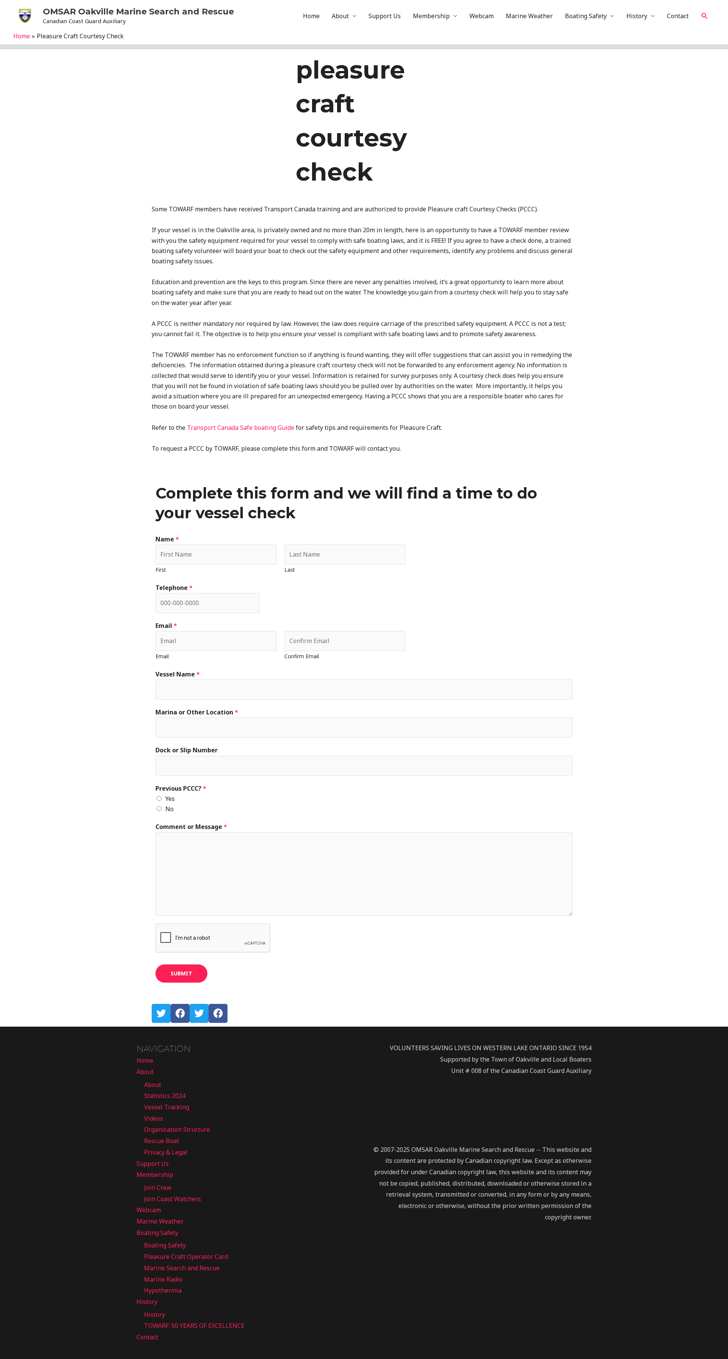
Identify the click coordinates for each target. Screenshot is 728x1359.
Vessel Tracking (166, 1107)
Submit (181, 973)
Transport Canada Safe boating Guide (240, 427)
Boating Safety (586, 16)
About (340, 16)
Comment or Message (191, 827)
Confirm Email (301, 656)
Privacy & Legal (165, 1152)
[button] (705, 16)
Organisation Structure (177, 1129)
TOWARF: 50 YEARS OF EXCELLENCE (194, 1325)
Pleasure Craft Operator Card (186, 1256)
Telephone (174, 588)
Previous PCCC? (180, 788)
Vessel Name (177, 674)
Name (167, 539)
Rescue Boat (161, 1141)
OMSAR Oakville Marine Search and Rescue (138, 11)
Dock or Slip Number (186, 750)
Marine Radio (163, 1279)
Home (311, 16)
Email (166, 625)
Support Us (385, 16)
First (160, 569)
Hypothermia (163, 1290)
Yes (170, 798)
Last (289, 569)
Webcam (481, 16)
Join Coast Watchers (172, 1199)
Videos (153, 1118)
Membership (431, 16)
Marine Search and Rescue (182, 1268)
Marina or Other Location (196, 712)
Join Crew (157, 1187)
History (636, 16)
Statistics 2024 (164, 1096)
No (169, 809)
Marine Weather (529, 16)
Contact (678, 16)
